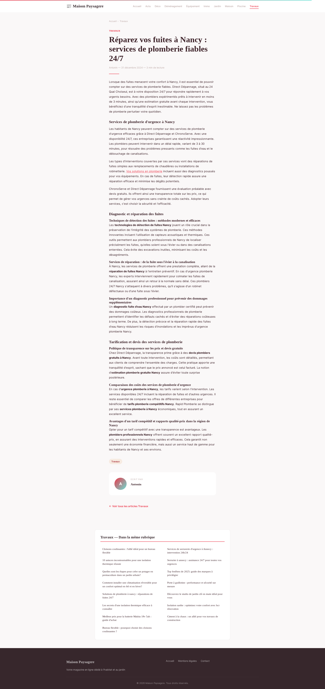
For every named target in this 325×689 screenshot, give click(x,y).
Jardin (217, 6)
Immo (207, 6)
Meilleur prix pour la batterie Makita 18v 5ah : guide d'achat (126, 618)
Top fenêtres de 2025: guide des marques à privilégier (190, 573)
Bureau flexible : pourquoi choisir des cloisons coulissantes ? (127, 629)
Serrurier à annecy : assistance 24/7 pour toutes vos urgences (194, 562)
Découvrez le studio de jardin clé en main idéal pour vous (195, 595)
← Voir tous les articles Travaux (128, 506)
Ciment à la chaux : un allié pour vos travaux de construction (192, 618)
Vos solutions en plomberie (144, 171)
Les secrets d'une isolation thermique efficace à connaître (127, 607)
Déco (157, 6)
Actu (148, 6)
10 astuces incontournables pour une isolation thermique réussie (126, 562)
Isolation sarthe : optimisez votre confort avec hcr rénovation (193, 607)
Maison (229, 6)
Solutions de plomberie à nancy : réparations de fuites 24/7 (127, 595)
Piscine (241, 6)
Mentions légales (187, 660)
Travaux (254, 6)
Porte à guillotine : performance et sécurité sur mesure (191, 584)
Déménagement (173, 6)
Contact (205, 660)
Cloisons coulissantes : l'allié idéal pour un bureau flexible (128, 551)
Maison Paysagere (84, 6)
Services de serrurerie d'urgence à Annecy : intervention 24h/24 (190, 551)
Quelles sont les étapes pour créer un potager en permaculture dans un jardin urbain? (127, 573)
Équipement (193, 6)
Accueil (137, 6)
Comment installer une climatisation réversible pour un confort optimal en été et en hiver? (129, 584)
